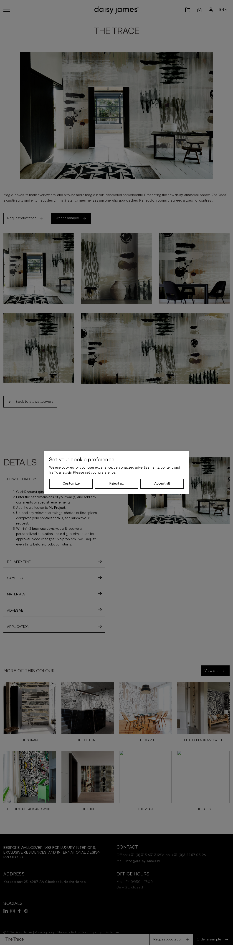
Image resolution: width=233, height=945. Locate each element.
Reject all (116, 483)
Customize (71, 483)
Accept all (162, 483)
